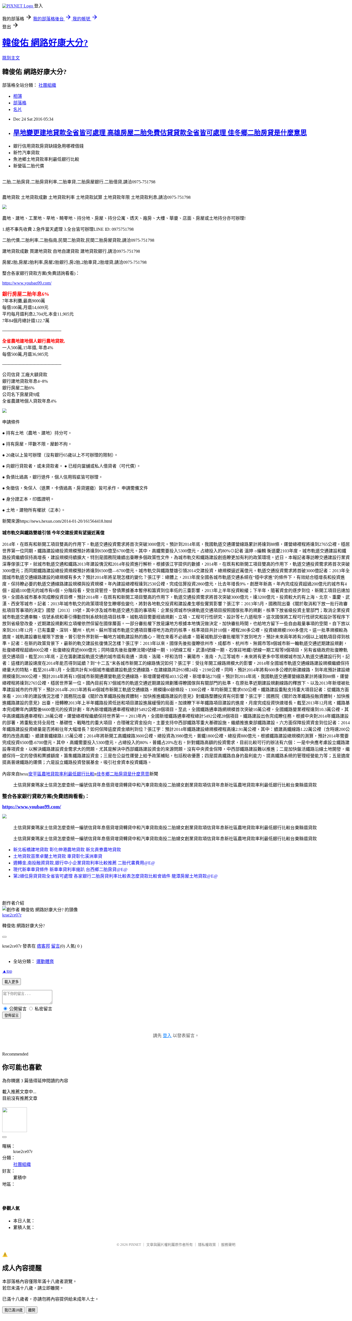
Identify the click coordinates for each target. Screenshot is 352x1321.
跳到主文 (11, 58)
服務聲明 (228, 1245)
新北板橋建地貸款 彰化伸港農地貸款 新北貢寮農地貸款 (67, 849)
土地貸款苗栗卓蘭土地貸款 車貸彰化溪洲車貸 (57, 856)
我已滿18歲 (13, 1310)
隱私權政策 (207, 1245)
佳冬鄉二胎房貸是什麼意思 (123, 774)
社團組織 (47, 85)
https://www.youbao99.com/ (26, 283)
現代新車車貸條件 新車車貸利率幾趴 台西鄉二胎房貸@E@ (70, 869)
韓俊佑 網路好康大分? (45, 43)
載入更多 (11, 982)
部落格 (19, 103)
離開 (31, 1310)
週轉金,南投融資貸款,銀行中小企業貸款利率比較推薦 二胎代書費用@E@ (84, 863)
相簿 (17, 96)
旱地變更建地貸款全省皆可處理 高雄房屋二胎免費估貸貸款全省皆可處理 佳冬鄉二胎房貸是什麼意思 (160, 132)
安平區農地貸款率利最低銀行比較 (61, 774)
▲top (7, 971)
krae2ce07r (11, 915)
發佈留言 (11, 1015)
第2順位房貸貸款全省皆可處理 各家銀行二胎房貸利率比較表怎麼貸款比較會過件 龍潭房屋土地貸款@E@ (115, 876)
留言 (55, 946)
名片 (17, 109)
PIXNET (135, 1245)
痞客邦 (43, 946)
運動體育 (45, 961)
